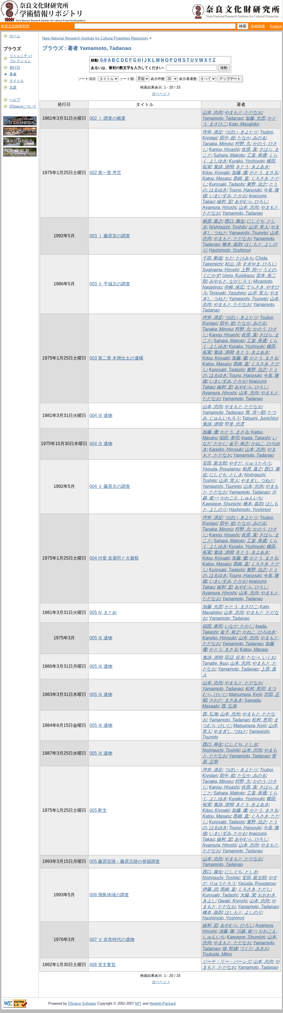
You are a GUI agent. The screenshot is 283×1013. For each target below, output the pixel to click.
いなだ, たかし (238, 626)
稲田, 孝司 (229, 437)
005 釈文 (98, 810)
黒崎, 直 (240, 178)
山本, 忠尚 (212, 112)
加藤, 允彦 (255, 118)
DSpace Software (82, 1003)
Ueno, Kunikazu (238, 275)
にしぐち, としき (225, 474)
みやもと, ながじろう (230, 281)
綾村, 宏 (224, 201)
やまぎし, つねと (257, 480)
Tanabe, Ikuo (215, 663)
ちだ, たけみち (238, 258)
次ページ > (161, 94)
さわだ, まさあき (225, 700)
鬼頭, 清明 (223, 166)
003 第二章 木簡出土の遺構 (116, 358)
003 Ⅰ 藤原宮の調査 (109, 235)
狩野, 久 (242, 143)
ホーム (14, 36)
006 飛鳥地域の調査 (109, 894)
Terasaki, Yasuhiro (227, 293)
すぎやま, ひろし (259, 264)
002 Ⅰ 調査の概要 (107, 118)
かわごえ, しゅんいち (241, 498)
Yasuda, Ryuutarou (221, 469)
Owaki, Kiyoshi (232, 900)
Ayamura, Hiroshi (219, 207)
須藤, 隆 (226, 931)
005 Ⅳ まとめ (103, 612)
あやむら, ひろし (251, 201)
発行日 (14, 67)
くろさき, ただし (254, 889)
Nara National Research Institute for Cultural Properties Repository (95, 38)
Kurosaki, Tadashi (226, 184)
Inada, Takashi (255, 437)
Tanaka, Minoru (217, 143)
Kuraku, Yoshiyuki (246, 161)
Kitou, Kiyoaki (215, 172)
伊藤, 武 (210, 889)
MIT (138, 1003)
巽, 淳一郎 (255, 412)
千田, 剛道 (212, 258)
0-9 (103, 60)
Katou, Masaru (216, 178)
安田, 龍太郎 (214, 463)
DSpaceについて (22, 106)
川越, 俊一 (246, 931)
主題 (13, 87)
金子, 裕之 (239, 443)
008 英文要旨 (102, 964)
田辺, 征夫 (234, 657)
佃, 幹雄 (229, 948)
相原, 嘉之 (212, 221)
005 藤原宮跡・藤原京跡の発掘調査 (124, 861)
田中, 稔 (227, 137)
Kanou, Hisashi (224, 149)
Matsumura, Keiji (245, 694)
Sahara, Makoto (228, 155)
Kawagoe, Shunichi (221, 503)
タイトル (16, 81)
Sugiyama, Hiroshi (220, 269)
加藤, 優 (239, 172)
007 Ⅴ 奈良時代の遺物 (111, 939)
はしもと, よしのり (243, 912)
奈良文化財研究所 (15, 26)
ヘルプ (14, 100)
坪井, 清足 (212, 132)
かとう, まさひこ (241, 606)
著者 (13, 74)
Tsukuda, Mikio (217, 954)
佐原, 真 (249, 149)
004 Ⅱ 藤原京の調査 (109, 486)
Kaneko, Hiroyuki (226, 449)
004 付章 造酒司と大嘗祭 (114, 558)
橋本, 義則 (232, 244)
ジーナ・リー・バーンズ (226, 961)
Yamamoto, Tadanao (222, 118)
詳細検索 (258, 26)
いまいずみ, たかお (228, 195)
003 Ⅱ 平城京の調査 (109, 283)
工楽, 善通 (256, 155)
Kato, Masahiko (244, 124)
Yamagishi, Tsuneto (248, 232)
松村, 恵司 (255, 688)
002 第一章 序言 (105, 172)
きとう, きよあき (252, 166)
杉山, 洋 (232, 264)
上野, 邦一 (251, 269)
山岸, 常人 (258, 227)
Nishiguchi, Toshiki (227, 227)
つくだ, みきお (254, 948)
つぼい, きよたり (241, 132)
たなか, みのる (251, 137)
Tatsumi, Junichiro (260, 418)
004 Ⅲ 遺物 (100, 415)
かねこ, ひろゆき (258, 632)
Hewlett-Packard (162, 1003)
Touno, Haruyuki (245, 190)
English (276, 26)
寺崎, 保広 (234, 287)
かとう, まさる (263, 172)
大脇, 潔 (247, 895)
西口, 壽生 (234, 221)
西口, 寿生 (212, 744)
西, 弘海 (229, 706)
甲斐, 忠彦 (234, 424)
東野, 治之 (256, 184)
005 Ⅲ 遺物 (100, 638)
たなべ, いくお (261, 657)
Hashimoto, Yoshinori (230, 250)
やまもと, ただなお (243, 112)
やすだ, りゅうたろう (250, 463)
